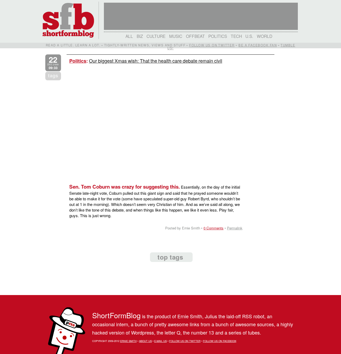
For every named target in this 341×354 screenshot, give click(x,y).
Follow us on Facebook (219, 341)
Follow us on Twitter (211, 45)
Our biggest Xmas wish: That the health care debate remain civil (155, 60)
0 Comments (214, 227)
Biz (140, 36)
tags (53, 75)
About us (145, 341)
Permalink (234, 227)
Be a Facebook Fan (257, 45)
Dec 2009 (53, 63)
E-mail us (160, 341)
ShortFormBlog (116, 315)
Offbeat (195, 36)
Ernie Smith (128, 341)
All (129, 36)
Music (175, 36)
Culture (156, 36)
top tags (170, 256)
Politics (217, 36)
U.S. (249, 36)
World (264, 36)
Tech (236, 36)
